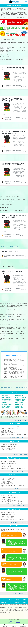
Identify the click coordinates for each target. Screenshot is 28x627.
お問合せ (10, 602)
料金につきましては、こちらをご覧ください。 (9, 246)
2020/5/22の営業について (22, 387)
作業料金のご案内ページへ (21, 420)
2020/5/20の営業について (6, 387)
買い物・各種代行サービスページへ (19, 522)
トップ (3, 599)
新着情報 (10, 599)
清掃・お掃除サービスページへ (20, 505)
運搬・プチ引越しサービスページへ (19, 471)
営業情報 (17, 599)
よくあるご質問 (3, 602)
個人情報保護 (17, 602)
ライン (7, 316)
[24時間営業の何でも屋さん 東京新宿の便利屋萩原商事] (14, 2)
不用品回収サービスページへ (20, 454)
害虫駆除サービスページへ (21, 488)
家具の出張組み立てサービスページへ (18, 437)
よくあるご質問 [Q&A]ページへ (20, 593)
